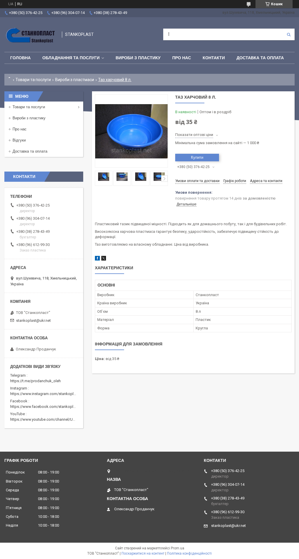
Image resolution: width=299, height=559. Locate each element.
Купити (197, 157)
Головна (20, 57)
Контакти (214, 57)
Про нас (181, 57)
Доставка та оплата (260, 57)
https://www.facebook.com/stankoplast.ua (47, 406)
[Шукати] (289, 34)
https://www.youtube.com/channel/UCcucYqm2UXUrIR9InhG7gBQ (66, 419)
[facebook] (97, 259)
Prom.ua (177, 548)
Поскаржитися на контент (142, 553)
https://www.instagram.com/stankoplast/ (45, 394)
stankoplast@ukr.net (33, 320)
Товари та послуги (33, 79)
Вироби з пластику (138, 57)
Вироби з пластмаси (74, 79)
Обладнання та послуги (71, 57)
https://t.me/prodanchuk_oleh (35, 381)
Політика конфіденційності (189, 553)
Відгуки (19, 140)
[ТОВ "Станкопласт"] (30, 34)
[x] (103, 259)
